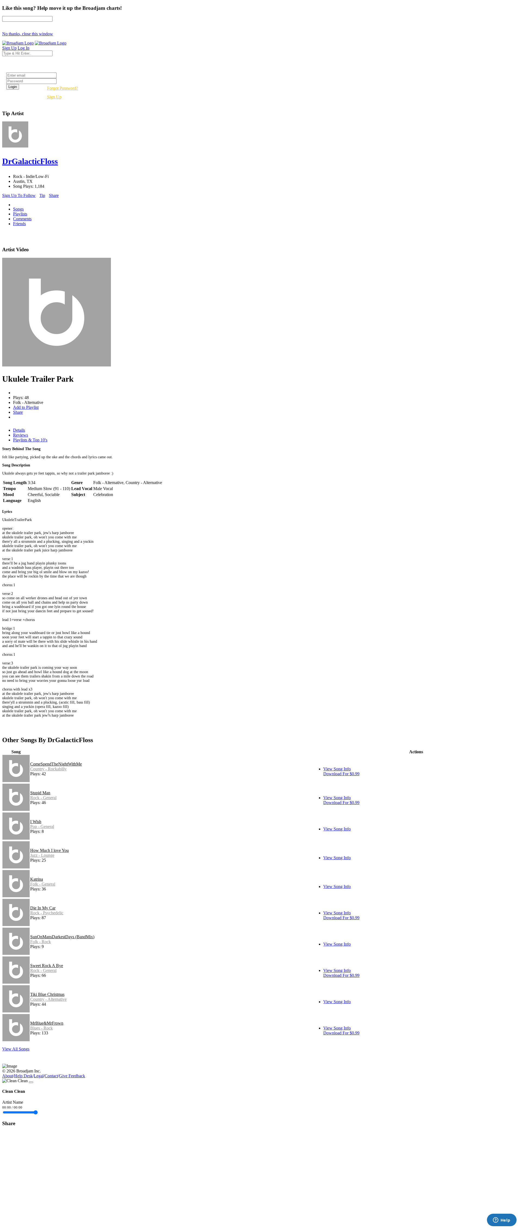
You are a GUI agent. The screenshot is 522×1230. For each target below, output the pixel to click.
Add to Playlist (26, 407)
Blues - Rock (41, 1028)
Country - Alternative (48, 999)
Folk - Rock (40, 941)
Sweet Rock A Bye (46, 965)
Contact (51, 1076)
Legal (39, 1076)
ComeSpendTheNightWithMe (56, 764)
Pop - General (42, 826)
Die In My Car (42, 908)
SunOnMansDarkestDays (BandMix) (62, 936)
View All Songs (15, 1049)
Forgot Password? (62, 88)
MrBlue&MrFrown (46, 1023)
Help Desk (23, 1076)
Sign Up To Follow (19, 195)
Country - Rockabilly (48, 769)
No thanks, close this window (27, 34)
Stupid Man (40, 792)
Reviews (20, 435)
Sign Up (54, 97)
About (7, 1076)
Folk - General (42, 884)
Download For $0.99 (341, 773)
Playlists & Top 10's (30, 440)
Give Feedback (72, 1076)
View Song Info (337, 769)
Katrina (36, 879)
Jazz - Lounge (42, 855)
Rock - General (43, 797)
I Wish (35, 821)
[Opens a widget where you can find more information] (502, 1220)
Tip (42, 195)
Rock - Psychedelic (46, 913)
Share (54, 195)
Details (19, 430)
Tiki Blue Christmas (47, 994)
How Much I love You (49, 850)
